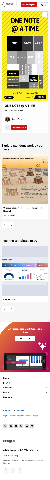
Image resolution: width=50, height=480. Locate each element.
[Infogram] (9, 5)
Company (7, 397)
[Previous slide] (4, 225)
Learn (6, 392)
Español (28, 416)
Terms (6, 455)
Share (10, 97)
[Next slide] (10, 225)
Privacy (14, 455)
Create (6, 378)
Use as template (29, 5)
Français (35, 416)
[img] (14, 43)
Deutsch (12, 416)
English (5, 416)
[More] (44, 14)
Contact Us (8, 410)
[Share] (7, 127)
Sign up (44, 5)
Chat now (20, 410)
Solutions (7, 387)
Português (20, 416)
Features (7, 383)
